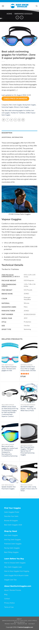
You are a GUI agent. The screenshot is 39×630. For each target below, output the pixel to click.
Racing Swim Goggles (29, 105)
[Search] (36, 6)
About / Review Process (12, 590)
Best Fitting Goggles (11, 552)
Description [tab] (7, 133)
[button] (3, 6)
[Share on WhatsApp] (3, 120)
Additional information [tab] (12, 137)
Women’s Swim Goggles (21, 107)
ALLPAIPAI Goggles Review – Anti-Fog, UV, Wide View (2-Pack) (28, 408)
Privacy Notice (9, 603)
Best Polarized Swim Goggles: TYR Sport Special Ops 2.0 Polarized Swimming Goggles (27, 451)
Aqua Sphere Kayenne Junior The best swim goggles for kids (9, 368)
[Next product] (17, 17)
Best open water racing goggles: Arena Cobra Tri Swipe (29, 488)
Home (9, 14)
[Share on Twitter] (11, 120)
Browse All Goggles (11, 520)
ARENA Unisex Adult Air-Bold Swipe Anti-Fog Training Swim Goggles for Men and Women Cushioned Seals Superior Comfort (10, 411)
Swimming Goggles (23, 14)
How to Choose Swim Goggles (14, 563)
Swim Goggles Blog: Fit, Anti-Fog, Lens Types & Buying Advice (19, 621)
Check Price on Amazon (15, 99)
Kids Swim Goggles (11, 535)
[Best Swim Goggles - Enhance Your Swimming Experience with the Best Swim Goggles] (19, 6)
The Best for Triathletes (18, 113)
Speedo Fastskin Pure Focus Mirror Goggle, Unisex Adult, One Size (28, 368)
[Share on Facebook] (7, 120)
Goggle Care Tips (10, 580)
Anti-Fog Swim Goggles (12, 539)
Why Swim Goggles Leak (13, 567)
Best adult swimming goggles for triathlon (18, 110)
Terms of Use (9, 607)
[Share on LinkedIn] (23, 120)
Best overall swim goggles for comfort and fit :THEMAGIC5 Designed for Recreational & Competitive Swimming (10, 451)
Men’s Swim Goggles (15, 105)
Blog (5, 594)
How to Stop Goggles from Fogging (16, 571)
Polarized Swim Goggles (12, 544)
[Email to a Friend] (15, 120)
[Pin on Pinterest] (19, 120)
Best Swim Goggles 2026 (13, 525)
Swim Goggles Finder (11, 512)
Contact (7, 598)
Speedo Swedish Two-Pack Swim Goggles (9, 488)
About (19, 619)
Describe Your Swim (11, 516)
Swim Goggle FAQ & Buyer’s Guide (16, 575)
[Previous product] (21, 17)
